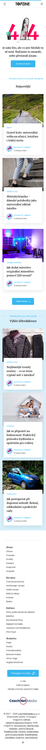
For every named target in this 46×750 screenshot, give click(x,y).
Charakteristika (13, 650)
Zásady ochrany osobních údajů (23, 689)
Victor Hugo (11, 658)
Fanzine (22, 731)
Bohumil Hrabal (13, 654)
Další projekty (23, 685)
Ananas (9, 597)
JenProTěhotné (25, 728)
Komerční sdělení (22, 147)
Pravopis (10, 555)
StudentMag (32, 731)
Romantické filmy (14, 620)
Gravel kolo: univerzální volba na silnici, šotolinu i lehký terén (22, 136)
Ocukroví (19, 737)
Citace (9, 551)
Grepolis (10, 571)
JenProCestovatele (14, 734)
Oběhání (13, 728)
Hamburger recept (15, 585)
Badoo (9, 601)
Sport (9, 127)
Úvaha (9, 646)
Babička (10, 616)
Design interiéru (14, 262)
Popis (8, 642)
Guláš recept (12, 589)
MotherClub (33, 725)
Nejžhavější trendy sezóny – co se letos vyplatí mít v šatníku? (21, 371)
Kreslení (10, 563)
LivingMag (9, 737)
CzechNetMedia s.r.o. (28, 713)
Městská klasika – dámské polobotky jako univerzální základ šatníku (22, 202)
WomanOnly (20, 725)
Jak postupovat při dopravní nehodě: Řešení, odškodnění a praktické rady (23, 504)
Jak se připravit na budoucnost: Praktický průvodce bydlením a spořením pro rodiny (21, 437)
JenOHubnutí (31, 737)
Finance (10, 426)
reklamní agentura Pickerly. (19, 722)
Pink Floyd (11, 631)
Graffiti (9, 559)
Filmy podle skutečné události (20, 612)
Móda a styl (12, 191)
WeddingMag (31, 734)
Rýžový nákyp (12, 593)
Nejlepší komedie (14, 624)
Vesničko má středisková (18, 628)
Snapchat (11, 567)
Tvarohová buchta (15, 581)
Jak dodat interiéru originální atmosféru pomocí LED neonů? (20, 271)
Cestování (12, 494)
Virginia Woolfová (14, 662)
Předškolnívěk (10, 731)
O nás (23, 681)
